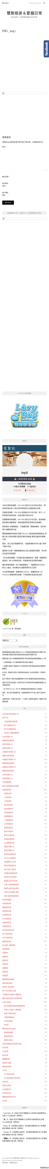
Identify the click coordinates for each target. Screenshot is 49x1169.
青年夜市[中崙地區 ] (10, 877)
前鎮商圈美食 (8, 816)
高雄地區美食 (6, 790)
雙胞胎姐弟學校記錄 (9, 1097)
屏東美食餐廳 (6, 900)
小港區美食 (7, 801)
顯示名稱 (5, 177)
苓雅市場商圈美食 (10, 866)
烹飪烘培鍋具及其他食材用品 (12, 1044)
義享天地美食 (8, 831)
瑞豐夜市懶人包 (9, 847)
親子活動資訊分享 (10, 725)
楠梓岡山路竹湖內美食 (11, 888)
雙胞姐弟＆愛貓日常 (24, 13)
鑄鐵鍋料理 (6, 1059)
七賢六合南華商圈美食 (11, 885)
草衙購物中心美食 (10, 862)
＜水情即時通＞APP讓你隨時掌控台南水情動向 (17, 662)
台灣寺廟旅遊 (6, 782)
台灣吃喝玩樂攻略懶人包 (10, 714)
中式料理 (5, 1051)
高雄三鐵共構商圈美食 (11, 896)
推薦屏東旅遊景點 (8, 771)
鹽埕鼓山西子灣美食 (10, 881)
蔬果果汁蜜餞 (6, 1063)
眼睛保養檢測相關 (8, 979)
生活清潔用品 (8, 1021)
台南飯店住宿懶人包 (9, 752)
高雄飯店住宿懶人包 (9, 759)
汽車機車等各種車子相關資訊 (12, 994)
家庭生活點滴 (6, 1085)
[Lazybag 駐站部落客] (24, 416)
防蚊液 (6, 1025)
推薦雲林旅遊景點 (8, 740)
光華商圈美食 (8, 812)
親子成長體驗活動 (10, 729)
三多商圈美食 (8, 820)
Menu (6, 3)
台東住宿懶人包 (7, 775)
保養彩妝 (5, 972)
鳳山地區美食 (8, 805)
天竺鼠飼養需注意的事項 (12, 1078)
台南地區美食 (6, 903)
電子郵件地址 (5, 184)
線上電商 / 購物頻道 (8, 945)
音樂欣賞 (5, 964)
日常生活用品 (6, 1002)
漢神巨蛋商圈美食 (10, 854)
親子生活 (5, 718)
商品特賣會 (6, 949)
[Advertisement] (24, 61)
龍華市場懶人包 (9, 850)
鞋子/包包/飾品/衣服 (9, 991)
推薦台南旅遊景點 (8, 756)
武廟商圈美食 (8, 828)
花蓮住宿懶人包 (7, 778)
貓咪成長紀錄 (8, 1036)
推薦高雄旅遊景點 (8, 763)
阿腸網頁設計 (13, 1163)
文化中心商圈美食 (10, 858)
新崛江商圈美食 (9, 835)
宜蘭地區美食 (6, 926)
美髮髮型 (5, 975)
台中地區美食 (6, 919)
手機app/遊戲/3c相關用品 (12, 1010)
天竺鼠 (4, 1070)
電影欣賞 (5, 960)
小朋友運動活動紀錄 (10, 721)
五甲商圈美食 (8, 824)
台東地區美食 (6, 915)
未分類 (4, 1101)
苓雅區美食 (7, 793)
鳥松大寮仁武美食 (10, 869)
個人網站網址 (5, 194)
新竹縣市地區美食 (8, 930)
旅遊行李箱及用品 (10, 1013)
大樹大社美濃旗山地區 (11, 892)
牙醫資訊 (5, 953)
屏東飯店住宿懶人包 (9, 767)
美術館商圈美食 (9, 839)
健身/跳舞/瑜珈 (7, 983)
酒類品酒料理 (6, 1067)
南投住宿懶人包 (7, 744)
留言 (4, 147)
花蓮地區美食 (6, 922)
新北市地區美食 (7, 934)
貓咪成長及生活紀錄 (9, 1029)
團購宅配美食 (6, 941)
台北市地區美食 (7, 938)
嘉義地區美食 (6, 907)
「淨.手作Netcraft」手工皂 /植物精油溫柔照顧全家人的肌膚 (22, 689)
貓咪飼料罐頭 (8, 1032)
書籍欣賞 (5, 957)
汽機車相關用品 (9, 1017)
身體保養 (5, 968)
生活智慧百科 (6, 1089)
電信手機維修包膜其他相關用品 (14, 1006)
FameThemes (18, 1160)
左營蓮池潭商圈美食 (10, 873)
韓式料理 (5, 1055)
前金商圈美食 (8, 809)
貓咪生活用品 (8, 1040)
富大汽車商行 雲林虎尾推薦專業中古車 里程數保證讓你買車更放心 (24, 679)
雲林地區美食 (6, 911)
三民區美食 (7, 797)
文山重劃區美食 (9, 843)
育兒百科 (5, 1082)
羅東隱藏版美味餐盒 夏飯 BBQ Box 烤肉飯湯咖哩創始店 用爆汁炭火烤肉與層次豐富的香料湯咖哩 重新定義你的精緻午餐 (24, 536)
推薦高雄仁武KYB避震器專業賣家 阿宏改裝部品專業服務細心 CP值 (24, 658)
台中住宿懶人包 (7, 737)
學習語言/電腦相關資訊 (11, 733)
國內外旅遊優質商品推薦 (10, 786)
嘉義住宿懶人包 (7, 748)
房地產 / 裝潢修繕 (8, 987)
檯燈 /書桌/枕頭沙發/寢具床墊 (12, 998)
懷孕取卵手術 (6, 1093)
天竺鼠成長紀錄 (9, 1074)
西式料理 (5, 1048)
